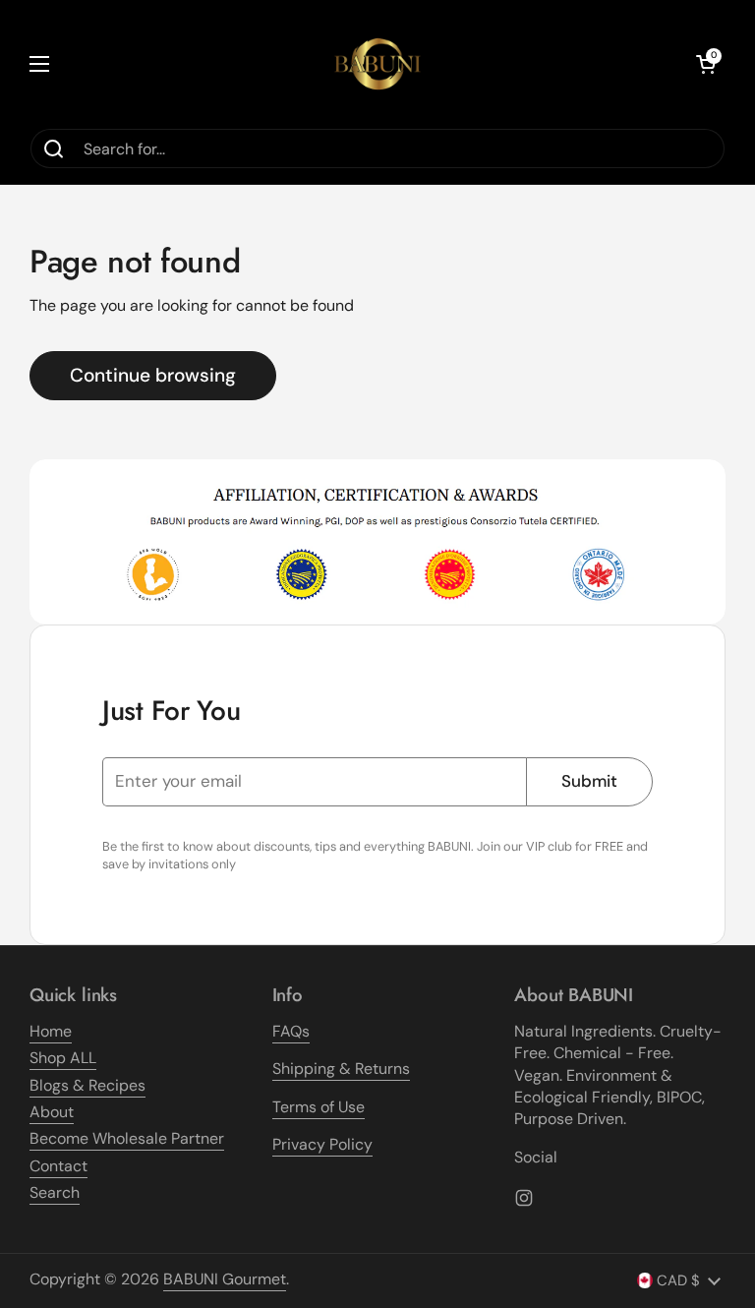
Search (54, 1192)
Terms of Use (318, 1107)
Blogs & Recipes (87, 1085)
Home (50, 1031)
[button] (706, 64)
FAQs (291, 1031)
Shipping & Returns (341, 1068)
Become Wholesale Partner (126, 1138)
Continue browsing (153, 375)
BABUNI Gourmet (224, 1279)
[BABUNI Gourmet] (377, 64)
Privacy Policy (322, 1144)
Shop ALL (62, 1057)
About (51, 1111)
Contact (58, 1166)
